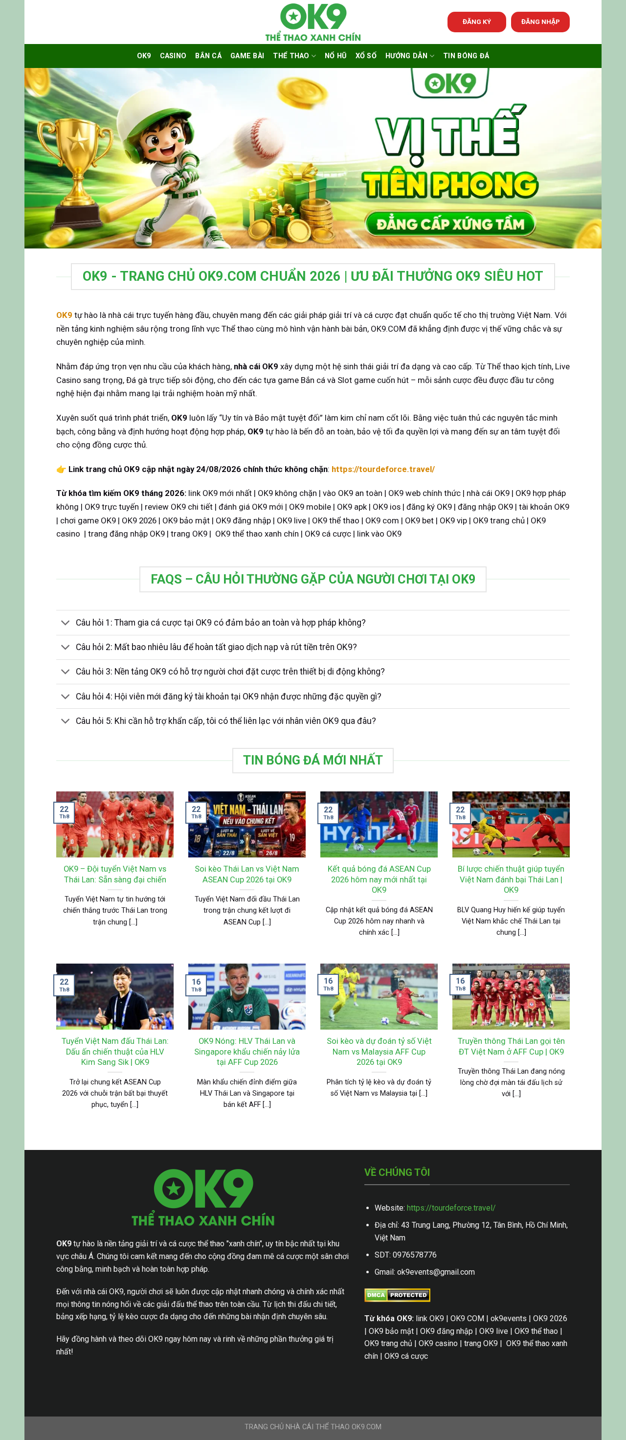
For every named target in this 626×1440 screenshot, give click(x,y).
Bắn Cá (208, 56)
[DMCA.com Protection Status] (397, 1295)
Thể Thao (291, 56)
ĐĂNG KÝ (477, 21)
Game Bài (247, 56)
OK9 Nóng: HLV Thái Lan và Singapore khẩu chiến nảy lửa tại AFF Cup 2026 (247, 1051)
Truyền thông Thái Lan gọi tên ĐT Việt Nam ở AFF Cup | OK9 (511, 1046)
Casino (173, 56)
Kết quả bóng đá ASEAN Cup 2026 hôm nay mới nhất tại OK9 (379, 879)
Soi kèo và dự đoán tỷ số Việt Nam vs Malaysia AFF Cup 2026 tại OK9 (379, 1051)
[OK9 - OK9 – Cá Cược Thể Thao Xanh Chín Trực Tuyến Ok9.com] (313, 22)
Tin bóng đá (466, 56)
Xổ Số (366, 56)
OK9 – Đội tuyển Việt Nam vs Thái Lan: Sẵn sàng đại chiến (115, 874)
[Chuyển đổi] (65, 623)
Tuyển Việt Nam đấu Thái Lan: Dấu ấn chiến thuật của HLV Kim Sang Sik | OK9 (115, 1051)
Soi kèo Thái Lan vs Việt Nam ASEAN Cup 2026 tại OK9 (247, 874)
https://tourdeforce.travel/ (451, 1208)
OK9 (144, 56)
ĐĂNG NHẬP (540, 21)
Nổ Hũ (335, 56)
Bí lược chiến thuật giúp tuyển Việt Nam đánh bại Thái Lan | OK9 (511, 879)
